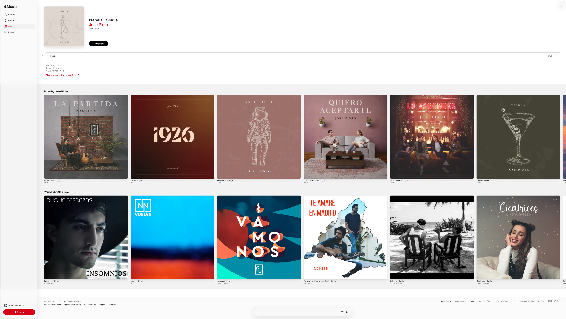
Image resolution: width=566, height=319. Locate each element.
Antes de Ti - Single (226, 96)
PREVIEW (549, 56)
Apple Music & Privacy (72, 304)
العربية (472, 301)
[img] (10, 6)
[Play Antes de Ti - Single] (221, 175)
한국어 (515, 301)
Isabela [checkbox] (53, 56)
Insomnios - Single (52, 197)
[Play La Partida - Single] (48, 175)
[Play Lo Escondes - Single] (394, 175)
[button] (19, 14)
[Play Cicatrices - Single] (480, 275)
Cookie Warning (90, 304)
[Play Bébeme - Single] (394, 275)
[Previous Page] (41, 137)
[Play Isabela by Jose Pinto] (47, 56)
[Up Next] (342, 312)
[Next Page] (563, 137)
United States (446, 301)
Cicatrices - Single (485, 197)
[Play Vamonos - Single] (221, 275)
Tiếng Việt (540, 301)
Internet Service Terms (52, 304)
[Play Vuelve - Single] (134, 275)
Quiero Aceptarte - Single (315, 96)
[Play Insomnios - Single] (48, 275)
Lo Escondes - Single (400, 96)
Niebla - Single (483, 96)
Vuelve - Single (138, 197)
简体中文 (490, 301)
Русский (480, 301)
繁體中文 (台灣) (553, 301)
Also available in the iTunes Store (61, 75)
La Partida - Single (52, 96)
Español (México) (460, 301)
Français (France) (503, 301)
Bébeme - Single (397, 197)
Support (102, 304)
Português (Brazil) (527, 301)
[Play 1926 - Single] (134, 175)
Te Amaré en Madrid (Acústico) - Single (322, 197)
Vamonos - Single (225, 197)
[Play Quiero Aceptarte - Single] (307, 175)
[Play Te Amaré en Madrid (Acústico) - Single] (307, 275)
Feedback (112, 304)
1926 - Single (137, 96)
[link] (57, 192)
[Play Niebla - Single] (480, 175)
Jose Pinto (98, 24)
